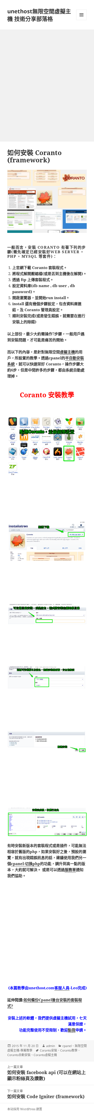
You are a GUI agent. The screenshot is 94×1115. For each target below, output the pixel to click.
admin (50, 1046)
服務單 (70, 869)
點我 (71, 1029)
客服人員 (61, 987)
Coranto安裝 (48, 1050)
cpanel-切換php (25, 863)
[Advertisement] (47, 79)
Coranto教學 (68, 1050)
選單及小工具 (81, 15)
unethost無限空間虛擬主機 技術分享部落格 (39, 14)
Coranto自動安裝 (19, 1055)
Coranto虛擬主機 (45, 1055)
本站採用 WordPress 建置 (24, 1109)
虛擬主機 (67, 351)
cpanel (67, 1046)
